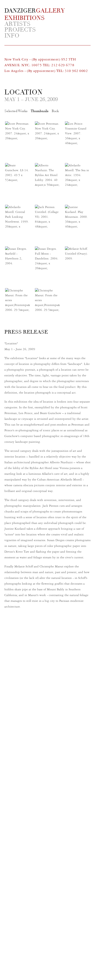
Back (55, 111)
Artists (17, 24)
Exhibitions (24, 18)
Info (11, 36)
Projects (20, 30)
